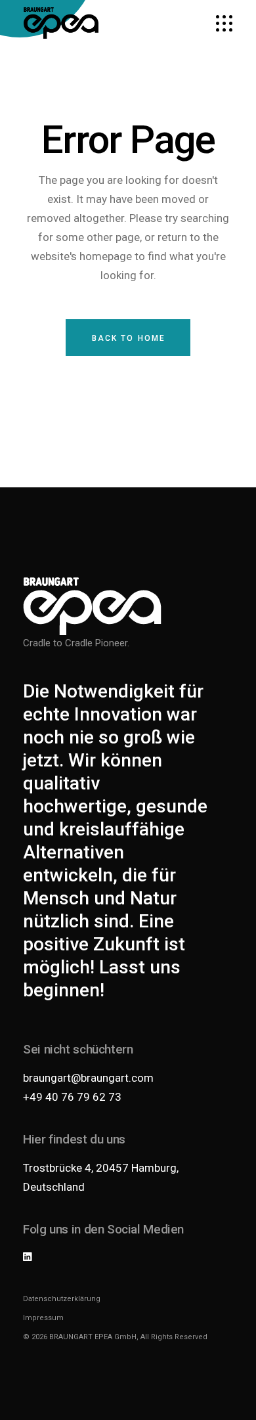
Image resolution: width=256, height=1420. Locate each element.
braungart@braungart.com (88, 1077)
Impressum (43, 1318)
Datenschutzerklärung (61, 1299)
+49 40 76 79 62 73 (72, 1096)
